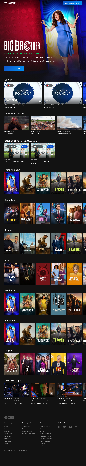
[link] (72, 3)
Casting (42, 431)
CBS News (7, 438)
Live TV (6, 429)
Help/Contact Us (45, 426)
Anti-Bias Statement (46, 446)
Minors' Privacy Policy (28, 433)
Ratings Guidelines (46, 438)
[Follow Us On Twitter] (64, 427)
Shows (6, 426)
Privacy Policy (26, 429)
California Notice (27, 431)
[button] (5, 3)
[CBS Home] (9, 417)
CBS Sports (7, 441)
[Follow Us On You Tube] (70, 427)
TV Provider (8, 433)
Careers (42, 443)
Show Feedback (45, 429)
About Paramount (45, 441)
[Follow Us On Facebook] (59, 427)
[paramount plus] (12, 3)
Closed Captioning (46, 433)
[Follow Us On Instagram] (76, 427)
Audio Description (45, 436)
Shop (6, 443)
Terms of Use (26, 426)
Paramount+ (8, 436)
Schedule (7, 431)
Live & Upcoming (29, 141)
